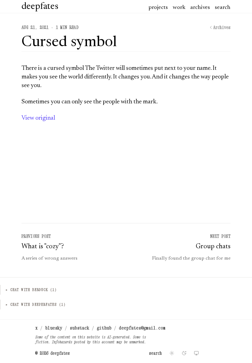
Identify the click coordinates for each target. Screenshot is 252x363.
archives (200, 7)
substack (79, 327)
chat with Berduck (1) (31, 289)
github (104, 327)
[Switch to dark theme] (184, 353)
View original (38, 118)
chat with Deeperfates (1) (35, 304)
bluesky (53, 327)
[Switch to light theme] (172, 353)
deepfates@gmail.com (142, 327)
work (179, 7)
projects (158, 7)
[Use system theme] (196, 353)
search (222, 7)
